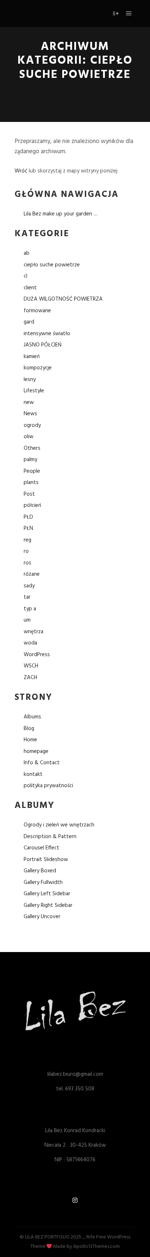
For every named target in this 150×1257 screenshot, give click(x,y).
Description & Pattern (50, 836)
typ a (30, 608)
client (30, 287)
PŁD (28, 517)
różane (32, 574)
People (32, 471)
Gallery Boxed (40, 871)
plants (31, 482)
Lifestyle (34, 390)
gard (29, 322)
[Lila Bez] (46, 13)
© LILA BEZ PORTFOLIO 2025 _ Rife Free (63, 1237)
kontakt (33, 774)
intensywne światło (47, 333)
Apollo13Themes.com (96, 1246)
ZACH (30, 677)
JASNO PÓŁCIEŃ (43, 345)
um (27, 620)
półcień (32, 505)
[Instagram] (75, 1200)
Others (32, 448)
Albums (32, 717)
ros (27, 563)
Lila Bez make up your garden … (61, 214)
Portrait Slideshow (46, 859)
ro (26, 551)
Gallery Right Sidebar (48, 905)
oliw (28, 436)
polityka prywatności (48, 785)
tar (27, 597)
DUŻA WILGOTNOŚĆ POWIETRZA (63, 299)
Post (29, 494)
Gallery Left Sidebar (47, 893)
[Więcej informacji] (115, 13)
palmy (30, 459)
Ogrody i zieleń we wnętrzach (59, 825)
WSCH (31, 666)
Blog (29, 728)
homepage (36, 751)
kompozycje (38, 368)
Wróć (21, 171)
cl (25, 276)
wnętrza (33, 631)
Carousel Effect (41, 848)
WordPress (37, 654)
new (29, 402)
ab (26, 253)
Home (30, 739)
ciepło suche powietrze (52, 265)
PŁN (28, 528)
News (30, 413)
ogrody (32, 425)
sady (29, 586)
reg (27, 540)
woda (30, 643)
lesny (30, 379)
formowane (37, 310)
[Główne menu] (128, 13)
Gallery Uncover (42, 916)
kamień (32, 356)
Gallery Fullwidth (43, 882)
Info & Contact (42, 762)
